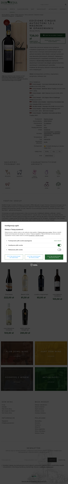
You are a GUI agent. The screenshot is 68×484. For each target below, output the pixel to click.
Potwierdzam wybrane (14, 257)
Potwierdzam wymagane (34, 257)
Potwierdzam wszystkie (54, 257)
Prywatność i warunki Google (36, 235)
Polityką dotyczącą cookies (45, 232)
